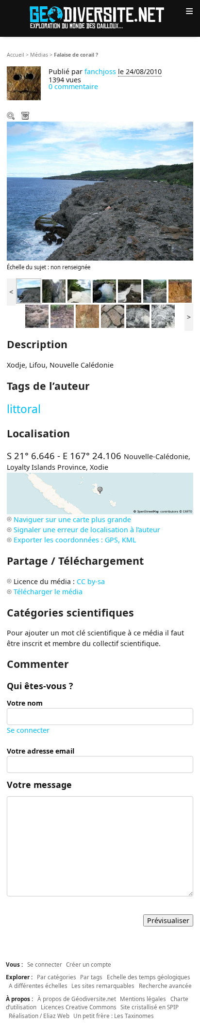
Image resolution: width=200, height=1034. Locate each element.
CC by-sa (91, 581)
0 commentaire (73, 86)
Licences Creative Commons (79, 1007)
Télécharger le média (26, 117)
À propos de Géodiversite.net (76, 999)
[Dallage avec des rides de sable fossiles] (112, 315)
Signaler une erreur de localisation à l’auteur (87, 529)
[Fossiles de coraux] (163, 315)
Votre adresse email (40, 751)
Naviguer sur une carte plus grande (72, 519)
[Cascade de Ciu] (154, 290)
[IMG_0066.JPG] (62, 315)
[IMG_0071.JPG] (37, 315)
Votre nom (25, 703)
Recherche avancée (165, 985)
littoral (24, 409)
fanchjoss (100, 71)
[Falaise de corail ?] (28, 290)
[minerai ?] (87, 315)
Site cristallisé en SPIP (149, 1007)
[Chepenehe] (104, 290)
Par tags (91, 977)
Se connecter (28, 730)
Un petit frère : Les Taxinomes (113, 1015)
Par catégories (56, 977)
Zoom (12, 117)
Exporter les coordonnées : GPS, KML (75, 539)
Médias (39, 54)
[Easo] (79, 290)
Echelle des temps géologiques (148, 977)
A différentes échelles (38, 985)
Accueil (15, 54)
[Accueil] (100, 16)
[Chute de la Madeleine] (129, 290)
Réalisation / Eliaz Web (39, 1015)
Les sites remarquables (102, 985)
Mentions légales (143, 999)
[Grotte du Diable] (54, 290)
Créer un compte (88, 964)
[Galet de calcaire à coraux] (137, 315)
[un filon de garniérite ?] (180, 290)
